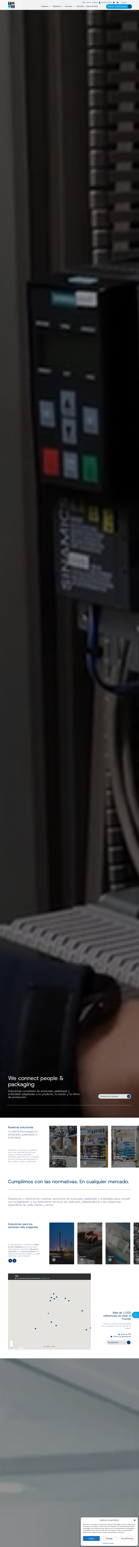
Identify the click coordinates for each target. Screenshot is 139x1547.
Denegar (109, 1538)
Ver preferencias (127, 1538)
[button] (135, 1520)
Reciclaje (83, 1257)
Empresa (44, 6)
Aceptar (91, 1538)
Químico (111, 1257)
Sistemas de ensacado (59, 1156)
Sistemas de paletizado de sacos (93, 1156)
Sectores (68, 6)
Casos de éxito (92, 6)
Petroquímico (56, 1257)
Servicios (80, 6)
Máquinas (56, 6)
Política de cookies (108, 1543)
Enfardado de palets (120, 1156)
